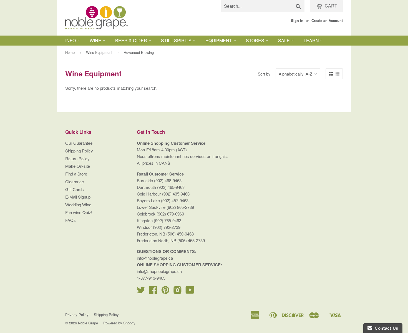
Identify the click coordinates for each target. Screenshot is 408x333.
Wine (96, 40)
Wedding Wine (78, 204)
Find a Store (76, 174)
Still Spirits (177, 40)
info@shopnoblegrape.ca (159, 271)
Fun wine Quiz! (78, 212)
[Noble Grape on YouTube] (190, 291)
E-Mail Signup (77, 197)
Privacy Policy (77, 314)
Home (70, 52)
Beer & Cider (131, 40)
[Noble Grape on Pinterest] (165, 291)
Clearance (74, 181)
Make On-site (77, 166)
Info (71, 40)
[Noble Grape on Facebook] (153, 291)
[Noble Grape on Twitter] (141, 291)
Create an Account (327, 20)
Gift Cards (74, 189)
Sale (284, 40)
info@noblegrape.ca (155, 258)
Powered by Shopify (119, 323)
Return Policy (77, 158)
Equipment (219, 40)
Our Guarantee (78, 143)
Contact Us (385, 328)
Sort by (264, 74)
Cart (330, 5)
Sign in (297, 20)
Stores (255, 40)
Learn (311, 40)
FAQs (70, 220)
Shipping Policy (79, 151)
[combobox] (262, 6)
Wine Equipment (99, 52)
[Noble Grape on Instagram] (177, 291)
